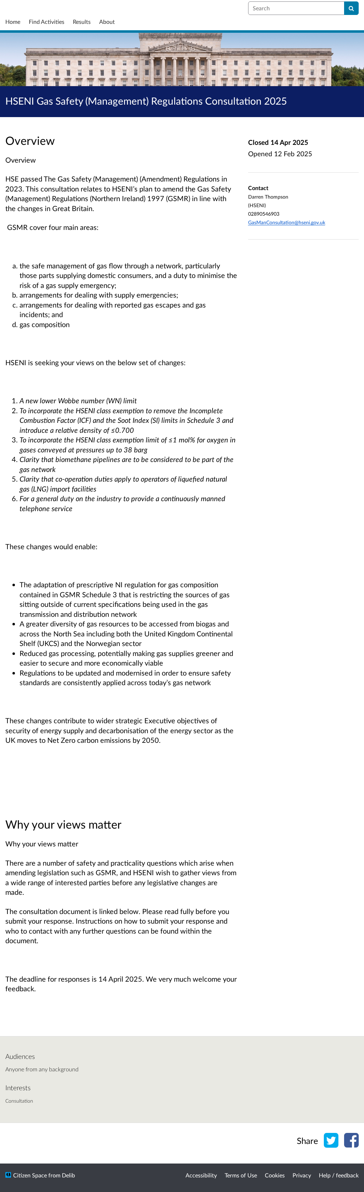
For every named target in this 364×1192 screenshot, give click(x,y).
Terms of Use (241, 1175)
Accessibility (201, 1175)
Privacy (302, 1175)
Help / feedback (339, 1175)
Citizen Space (30, 1175)
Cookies (275, 1175)
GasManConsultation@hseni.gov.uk (286, 222)
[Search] (351, 8)
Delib (68, 1175)
